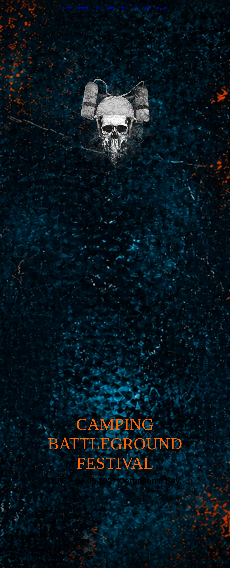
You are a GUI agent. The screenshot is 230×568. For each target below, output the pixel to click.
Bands (97, 7)
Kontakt (146, 7)
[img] (115, 284)
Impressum (161, 7)
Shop (135, 7)
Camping (109, 7)
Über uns (123, 7)
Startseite (68, 7)
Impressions (83, 7)
